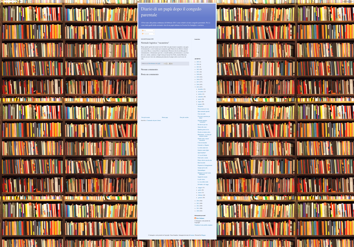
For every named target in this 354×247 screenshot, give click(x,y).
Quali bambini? (202, 153)
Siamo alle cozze (202, 127)
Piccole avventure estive (204, 132)
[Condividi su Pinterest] (172, 63)
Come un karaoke (202, 143)
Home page (165, 117)
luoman (192, 235)
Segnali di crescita (202, 177)
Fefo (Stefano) (200, 218)
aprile (199, 190)
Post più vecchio (184, 117)
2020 (198, 74)
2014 (198, 201)
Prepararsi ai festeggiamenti (205, 165)
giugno (200, 104)
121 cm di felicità (202, 155)
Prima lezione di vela (203, 109)
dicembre (200, 89)
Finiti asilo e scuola (203, 158)
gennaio (200, 197)
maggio (200, 187)
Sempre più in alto (202, 168)
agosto (200, 99)
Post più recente (146, 117)
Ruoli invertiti (201, 163)
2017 (198, 82)
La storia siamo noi (203, 148)
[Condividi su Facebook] (170, 63)
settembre (200, 97)
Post (144, 30)
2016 (198, 84)
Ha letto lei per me (203, 124)
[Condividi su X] (168, 63)
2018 (198, 79)
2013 (198, 203)
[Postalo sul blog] (166, 63)
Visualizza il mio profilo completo (203, 225)
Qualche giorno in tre (203, 129)
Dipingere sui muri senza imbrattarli (204, 173)
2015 (198, 87)
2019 (198, 77)
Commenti (146, 34)
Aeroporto (200, 106)
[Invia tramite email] (165, 63)
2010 (198, 211)
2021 (198, 72)
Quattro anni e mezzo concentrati (203, 139)
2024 (198, 64)
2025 (198, 62)
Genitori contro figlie (203, 150)
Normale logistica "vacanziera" (202, 121)
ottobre (200, 94)
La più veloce (201, 179)
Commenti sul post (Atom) (154, 120)
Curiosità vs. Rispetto (203, 145)
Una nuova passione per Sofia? (204, 117)
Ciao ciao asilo (201, 114)
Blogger (203, 235)
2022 (198, 69)
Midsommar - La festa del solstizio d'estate (204, 135)
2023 (198, 67)
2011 (198, 208)
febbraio (200, 195)
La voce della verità (203, 182)
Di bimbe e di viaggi (203, 184)
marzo (200, 192)
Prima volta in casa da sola (205, 160)
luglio (200, 101)
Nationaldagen (201, 170)
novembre (201, 91)
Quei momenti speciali (203, 111)
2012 (198, 206)
